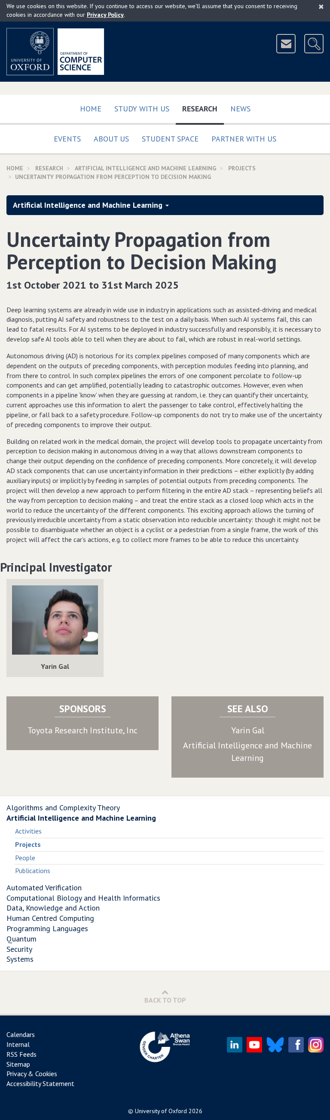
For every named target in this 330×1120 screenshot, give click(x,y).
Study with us (141, 109)
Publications (32, 870)
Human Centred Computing (50, 918)
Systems (20, 959)
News (240, 109)
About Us (111, 139)
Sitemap (18, 1064)
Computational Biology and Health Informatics (83, 898)
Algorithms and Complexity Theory (63, 807)
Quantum (21, 939)
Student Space (170, 139)
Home (90, 109)
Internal (18, 1044)
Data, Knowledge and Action (53, 908)
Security (19, 949)
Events (67, 139)
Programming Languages (47, 928)
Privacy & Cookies (31, 1073)
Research (203, 108)
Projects (242, 168)
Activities (28, 831)
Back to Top (165, 1000)
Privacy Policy (105, 14)
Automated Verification (44, 887)
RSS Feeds (21, 1054)
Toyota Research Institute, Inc (83, 730)
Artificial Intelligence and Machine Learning (145, 168)
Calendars (20, 1034)
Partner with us (243, 139)
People (25, 857)
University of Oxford (161, 1111)
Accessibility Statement (40, 1083)
